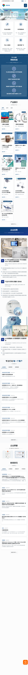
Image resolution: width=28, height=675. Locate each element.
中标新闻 (23, 468)
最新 (7, 108)
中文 (22, 1)
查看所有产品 (13, 224)
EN (25, 1)
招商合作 (17, 468)
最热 (12, 108)
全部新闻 (4, 468)
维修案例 (10, 367)
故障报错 (17, 367)
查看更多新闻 (13, 552)
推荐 (3, 108)
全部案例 (4, 367)
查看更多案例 (13, 439)
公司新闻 (10, 468)
